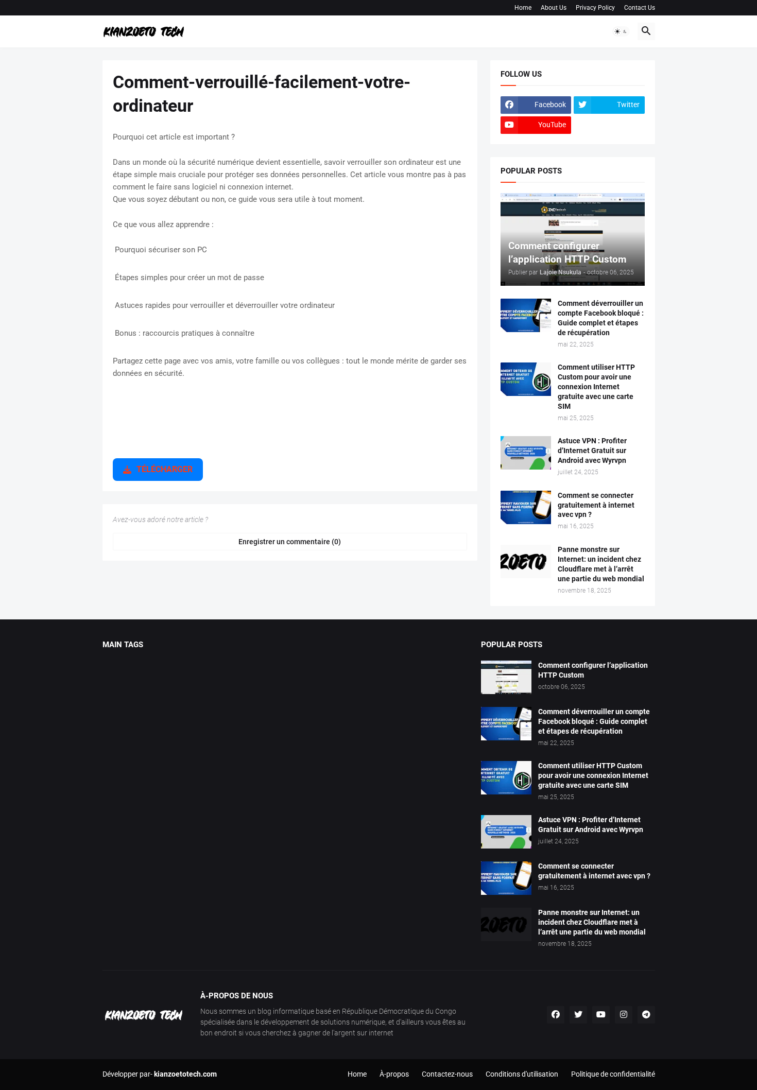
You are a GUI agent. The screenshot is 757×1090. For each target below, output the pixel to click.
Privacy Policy (595, 7)
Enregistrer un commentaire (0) (289, 542)
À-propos (394, 1074)
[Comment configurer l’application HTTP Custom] (506, 677)
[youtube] (601, 1015)
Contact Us (639, 7)
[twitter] (578, 1015)
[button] (621, 31)
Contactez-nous (447, 1074)
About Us (553, 7)
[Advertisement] (290, 425)
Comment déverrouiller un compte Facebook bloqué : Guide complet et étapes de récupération (601, 318)
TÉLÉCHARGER (164, 469)
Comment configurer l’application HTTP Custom (593, 670)
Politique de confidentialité (613, 1074)
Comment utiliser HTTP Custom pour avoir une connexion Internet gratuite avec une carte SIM (596, 386)
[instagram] (623, 1015)
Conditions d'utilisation (522, 1074)
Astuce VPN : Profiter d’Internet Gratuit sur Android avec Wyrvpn (592, 450)
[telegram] (646, 1015)
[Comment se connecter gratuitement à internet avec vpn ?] (526, 507)
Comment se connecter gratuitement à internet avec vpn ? (596, 505)
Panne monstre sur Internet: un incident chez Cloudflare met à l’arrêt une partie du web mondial (601, 564)
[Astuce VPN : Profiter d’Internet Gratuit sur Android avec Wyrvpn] (526, 453)
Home (522, 7)
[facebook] (555, 1015)
